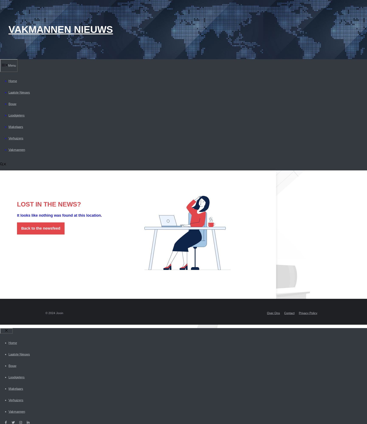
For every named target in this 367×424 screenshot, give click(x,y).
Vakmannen (16, 150)
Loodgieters (16, 115)
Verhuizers (15, 138)
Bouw (12, 104)
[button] (3, 164)
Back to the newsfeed (40, 228)
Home (12, 81)
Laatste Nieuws (19, 92)
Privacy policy (308, 313)
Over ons (273, 313)
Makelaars (15, 127)
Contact (289, 313)
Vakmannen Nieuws (60, 29)
